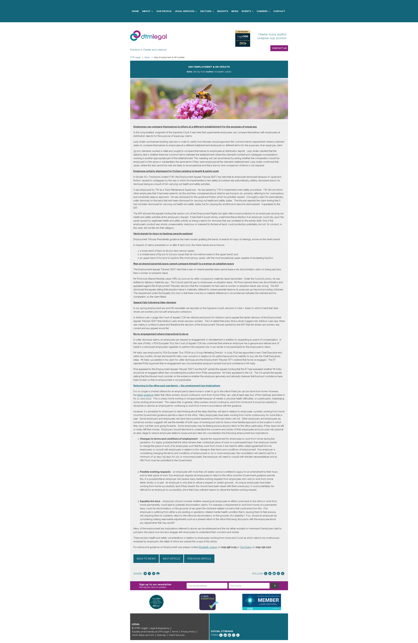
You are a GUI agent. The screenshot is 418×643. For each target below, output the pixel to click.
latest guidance (145, 395)
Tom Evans (245, 547)
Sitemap (161, 635)
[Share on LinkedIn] (153, 574)
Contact (279, 11)
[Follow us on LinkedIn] (270, 573)
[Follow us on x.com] (265, 573)
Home (135, 11)
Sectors (205, 11)
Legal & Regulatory (159, 628)
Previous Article (199, 558)
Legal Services (184, 11)
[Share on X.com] (145, 574)
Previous (125, 602)
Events (246, 11)
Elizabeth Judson (208, 547)
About (146, 11)
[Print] (158, 574)
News (234, 11)
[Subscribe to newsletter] (275, 586)
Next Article (171, 558)
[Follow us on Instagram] (278, 573)
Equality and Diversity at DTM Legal (150, 631)
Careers (262, 11)
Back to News (146, 558)
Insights (222, 11)
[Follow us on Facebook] (274, 573)
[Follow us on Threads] (282, 573)
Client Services (177, 635)
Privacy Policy (188, 631)
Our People (164, 11)
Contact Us (279, 48)
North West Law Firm (143, 635)
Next (293, 602)
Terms (175, 631)
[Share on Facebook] (149, 574)
